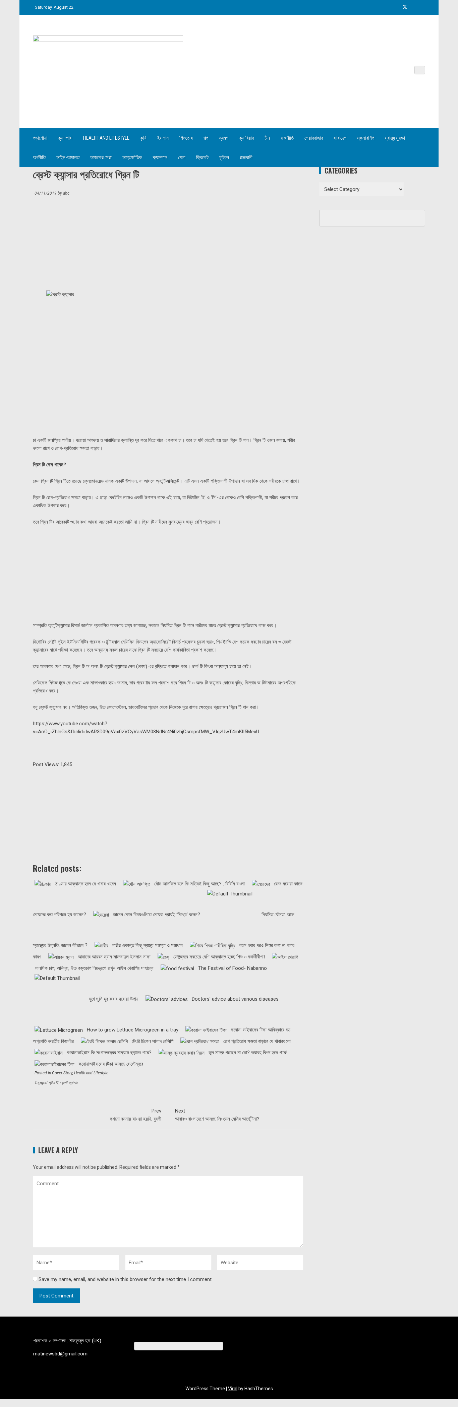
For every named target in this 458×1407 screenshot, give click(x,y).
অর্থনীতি (39, 157)
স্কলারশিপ (365, 138)
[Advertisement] (84, 245)
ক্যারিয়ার (246, 138)
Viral (232, 1388)
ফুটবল (224, 157)
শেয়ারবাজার (313, 138)
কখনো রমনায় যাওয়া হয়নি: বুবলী (135, 1115)
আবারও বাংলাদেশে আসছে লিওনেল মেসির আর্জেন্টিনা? (217, 1115)
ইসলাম (163, 138)
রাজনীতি (287, 138)
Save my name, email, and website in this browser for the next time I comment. (126, 1279)
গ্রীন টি (53, 1082)
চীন (267, 138)
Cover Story (62, 1073)
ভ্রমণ (223, 138)
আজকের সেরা (101, 157)
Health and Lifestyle (106, 138)
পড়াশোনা (40, 138)
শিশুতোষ (186, 138)
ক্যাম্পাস (65, 138)
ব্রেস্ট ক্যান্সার (68, 1082)
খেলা (181, 157)
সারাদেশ (340, 138)
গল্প (206, 138)
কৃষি (143, 138)
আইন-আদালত (67, 157)
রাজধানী (246, 157)
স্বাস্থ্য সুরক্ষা (395, 138)
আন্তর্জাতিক (132, 157)
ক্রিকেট (202, 157)
